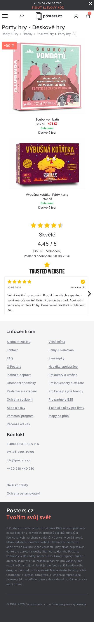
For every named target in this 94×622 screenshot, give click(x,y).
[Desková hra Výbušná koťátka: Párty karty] (47, 163)
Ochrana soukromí (20, 399)
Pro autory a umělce (63, 375)
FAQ (10, 358)
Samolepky (56, 358)
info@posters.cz (19, 460)
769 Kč (47, 199)
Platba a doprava (19, 375)
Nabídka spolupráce (63, 366)
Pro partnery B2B (61, 399)
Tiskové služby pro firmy (66, 408)
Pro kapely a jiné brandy (66, 391)
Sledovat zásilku (18, 341)
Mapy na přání (59, 416)
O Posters (14, 366)
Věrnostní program (20, 416)
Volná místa (57, 341)
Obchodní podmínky (21, 383)
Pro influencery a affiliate (66, 383)
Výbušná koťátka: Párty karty (47, 194)
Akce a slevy (16, 408)
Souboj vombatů (47, 119)
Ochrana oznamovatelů (23, 493)
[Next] (89, 294)
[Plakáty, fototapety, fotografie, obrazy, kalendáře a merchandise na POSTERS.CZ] (49, 16)
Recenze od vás (18, 424)
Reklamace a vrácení (22, 391)
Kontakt (12, 350)
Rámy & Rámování (61, 350)
